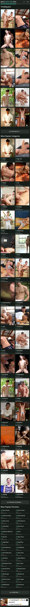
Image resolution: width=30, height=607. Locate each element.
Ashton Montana (7, 553)
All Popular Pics (14, 131)
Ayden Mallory (21, 558)
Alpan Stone (21, 537)
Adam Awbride (21, 516)
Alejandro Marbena (7, 531)
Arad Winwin (21, 547)
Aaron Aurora (6, 510)
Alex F (19, 531)
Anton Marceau (7, 547)
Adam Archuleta (7, 516)
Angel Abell (5, 542)
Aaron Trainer (21, 510)
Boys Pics (8, 1)
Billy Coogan (6, 574)
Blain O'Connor (6, 579)
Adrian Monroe (21, 521)
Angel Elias (20, 542)
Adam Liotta (6, 521)
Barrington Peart (7, 563)
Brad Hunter (21, 584)
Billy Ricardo (21, 574)
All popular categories (14, 502)
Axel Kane (5, 558)
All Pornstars (14, 592)
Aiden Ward (6, 526)
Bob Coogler (21, 579)
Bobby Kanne (6, 584)
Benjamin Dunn (21, 569)
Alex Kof (5, 537)
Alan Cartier (21, 526)
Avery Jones (21, 553)
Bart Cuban (20, 563)
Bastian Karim (6, 569)
